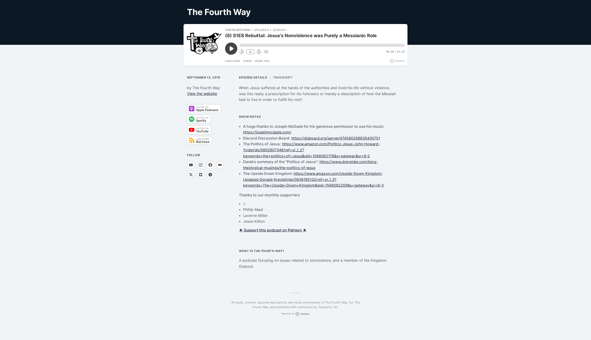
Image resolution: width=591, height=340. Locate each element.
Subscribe (232, 61)
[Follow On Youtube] (191, 165)
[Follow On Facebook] (210, 165)
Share (247, 61)
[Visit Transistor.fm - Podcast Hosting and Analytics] (397, 61)
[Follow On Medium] (220, 165)
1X (250, 52)
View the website (202, 93)
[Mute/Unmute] (266, 52)
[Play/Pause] (204, 45)
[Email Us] (201, 175)
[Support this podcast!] (210, 175)
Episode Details (253, 77)
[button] (322, 45)
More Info (262, 61)
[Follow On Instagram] (201, 165)
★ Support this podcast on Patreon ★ (273, 230)
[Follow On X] (191, 175)
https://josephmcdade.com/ (267, 132)
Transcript (282, 77)
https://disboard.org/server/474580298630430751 (335, 138)
